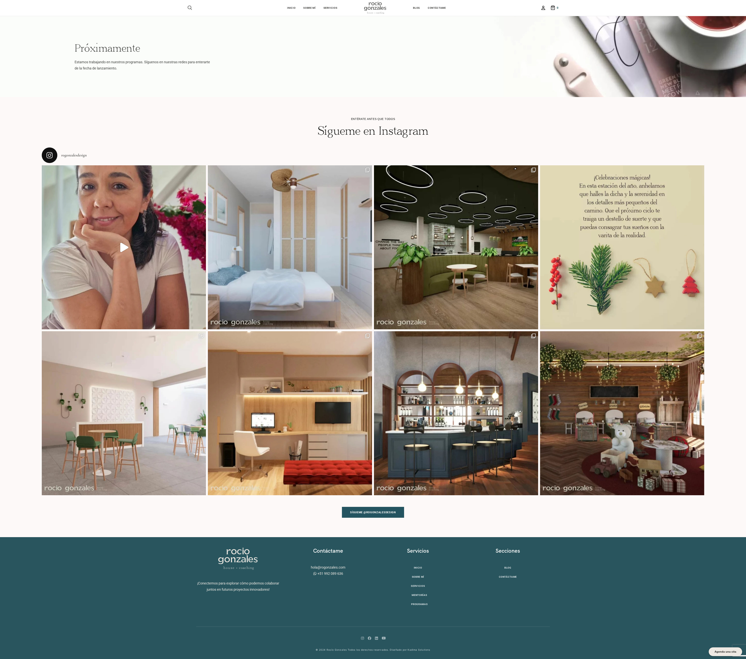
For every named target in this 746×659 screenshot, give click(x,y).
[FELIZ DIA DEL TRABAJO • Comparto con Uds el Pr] (124, 247)
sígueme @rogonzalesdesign (373, 512)
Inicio (291, 7)
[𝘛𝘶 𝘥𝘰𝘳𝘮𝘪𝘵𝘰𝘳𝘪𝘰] (290, 247)
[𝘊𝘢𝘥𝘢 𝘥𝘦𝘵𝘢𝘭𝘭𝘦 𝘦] (290, 413)
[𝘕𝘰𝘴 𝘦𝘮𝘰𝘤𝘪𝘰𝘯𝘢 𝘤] (456, 413)
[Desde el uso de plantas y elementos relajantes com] (124, 413)
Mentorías (419, 595)
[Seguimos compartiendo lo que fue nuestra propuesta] (456, 247)
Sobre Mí (309, 7)
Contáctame (437, 7)
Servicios (330, 7)
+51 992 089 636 (330, 573)
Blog (416, 7)
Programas (419, 604)
